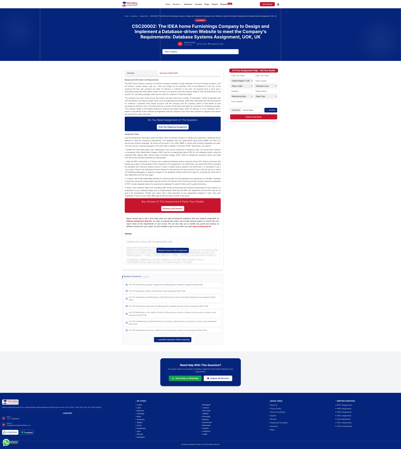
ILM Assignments (343, 419)
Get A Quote (267, 4)
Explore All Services (219, 378)
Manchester (207, 425)
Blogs (207, 4)
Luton (139, 431)
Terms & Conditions (277, 412)
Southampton (141, 428)
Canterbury (206, 431)
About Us (273, 405)
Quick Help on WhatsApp (186, 378)
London (139, 405)
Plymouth (140, 434)
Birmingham (207, 405)
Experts (215, 4)
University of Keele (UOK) (169, 73)
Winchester (206, 416)
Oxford (139, 425)
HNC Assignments (344, 416)
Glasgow (140, 422)
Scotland (206, 428)
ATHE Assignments (344, 426)
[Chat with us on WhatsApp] (11, 443)
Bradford (206, 419)
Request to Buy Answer (173, 208)
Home (167, 4)
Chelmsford (141, 419)
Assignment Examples (278, 423)
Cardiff (205, 434)
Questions (188, 4)
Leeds (139, 408)
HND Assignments (344, 408)
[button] (177, 4)
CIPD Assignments (344, 412)
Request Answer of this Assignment (172, 250)
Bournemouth (207, 422)
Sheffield (206, 413)
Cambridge (140, 413)
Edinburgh (140, 411)
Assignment (144, 16)
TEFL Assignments (344, 423)
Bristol (139, 416)
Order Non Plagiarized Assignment (173, 127)
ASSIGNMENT (200, 20)
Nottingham (141, 437)
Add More (272, 110)
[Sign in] (278, 4)
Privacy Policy (275, 408)
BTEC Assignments (344, 405)
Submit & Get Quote (254, 117)
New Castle (206, 411)
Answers (198, 4)
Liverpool (206, 408)
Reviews (223, 4)
